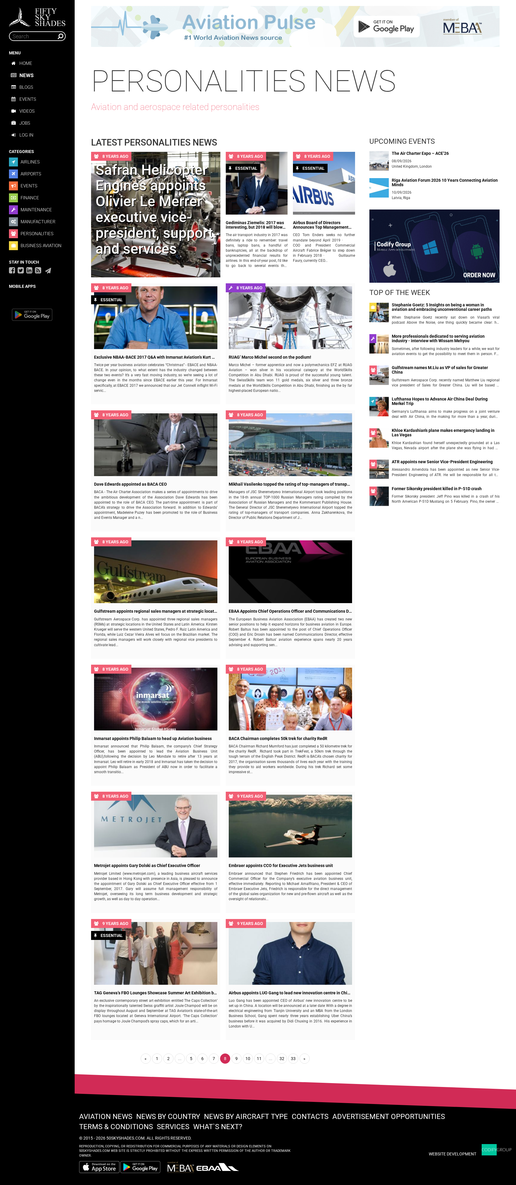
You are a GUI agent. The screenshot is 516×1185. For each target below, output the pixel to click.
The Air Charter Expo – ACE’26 (420, 153)
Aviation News (105, 1116)
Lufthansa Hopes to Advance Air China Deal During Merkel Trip (440, 401)
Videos (27, 111)
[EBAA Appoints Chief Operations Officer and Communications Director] (290, 571)
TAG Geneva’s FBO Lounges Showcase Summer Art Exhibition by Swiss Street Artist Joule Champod (155, 993)
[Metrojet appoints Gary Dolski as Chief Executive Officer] (155, 826)
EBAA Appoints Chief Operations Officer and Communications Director (290, 611)
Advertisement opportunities (388, 1116)
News (26, 75)
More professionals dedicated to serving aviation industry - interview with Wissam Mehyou (438, 338)
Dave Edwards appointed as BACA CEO (130, 484)
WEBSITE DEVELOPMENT (452, 1154)
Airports (30, 174)
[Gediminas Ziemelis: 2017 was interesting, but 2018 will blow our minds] (257, 183)
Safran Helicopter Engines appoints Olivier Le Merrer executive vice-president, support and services (154, 209)
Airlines (29, 162)
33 (293, 1058)
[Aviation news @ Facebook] (12, 270)
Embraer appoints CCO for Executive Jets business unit (281, 865)
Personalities (36, 233)
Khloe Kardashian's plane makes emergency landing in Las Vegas (443, 432)
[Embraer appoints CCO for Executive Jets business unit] (290, 826)
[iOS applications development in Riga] (434, 248)
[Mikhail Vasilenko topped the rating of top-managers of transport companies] (290, 444)
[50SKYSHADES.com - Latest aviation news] (37, 15)
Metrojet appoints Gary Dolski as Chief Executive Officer (147, 865)
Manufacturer (37, 221)
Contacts (310, 1116)
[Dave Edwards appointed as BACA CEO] (155, 444)
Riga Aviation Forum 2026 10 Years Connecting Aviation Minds (445, 182)
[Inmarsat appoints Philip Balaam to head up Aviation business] (155, 699)
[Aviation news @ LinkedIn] (29, 270)
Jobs (24, 123)
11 (259, 1058)
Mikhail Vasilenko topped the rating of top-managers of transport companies (290, 484)
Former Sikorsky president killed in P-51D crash (437, 489)
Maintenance (35, 209)
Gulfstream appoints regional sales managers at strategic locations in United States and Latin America (155, 611)
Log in (26, 135)
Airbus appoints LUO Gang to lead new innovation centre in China (290, 993)
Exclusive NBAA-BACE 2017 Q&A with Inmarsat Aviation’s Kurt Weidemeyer (155, 357)
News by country (168, 1116)
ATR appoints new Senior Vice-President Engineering (442, 462)
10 (247, 1058)
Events (27, 99)
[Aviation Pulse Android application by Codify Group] (143, 1167)
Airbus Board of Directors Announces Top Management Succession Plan (320, 225)
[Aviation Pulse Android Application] (295, 26)
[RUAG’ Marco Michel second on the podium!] (290, 317)
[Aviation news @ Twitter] (21, 270)
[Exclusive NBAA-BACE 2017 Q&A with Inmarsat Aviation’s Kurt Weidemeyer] (155, 317)
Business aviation (40, 245)
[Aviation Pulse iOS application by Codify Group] (99, 1167)
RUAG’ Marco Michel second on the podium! (270, 357)
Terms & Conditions (116, 1127)
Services (173, 1127)
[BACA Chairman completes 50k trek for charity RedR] (290, 699)
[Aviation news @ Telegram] (48, 271)
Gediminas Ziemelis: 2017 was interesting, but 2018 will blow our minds (255, 225)
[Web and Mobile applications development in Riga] (497, 1150)
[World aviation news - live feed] (38, 270)
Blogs (26, 87)
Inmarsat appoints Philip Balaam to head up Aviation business (153, 738)
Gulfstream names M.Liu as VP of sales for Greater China (440, 370)
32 (282, 1058)
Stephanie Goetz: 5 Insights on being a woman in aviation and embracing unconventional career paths (442, 307)
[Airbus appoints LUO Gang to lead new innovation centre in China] (290, 953)
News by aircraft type (246, 1116)
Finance (29, 198)
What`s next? (217, 1127)
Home (25, 63)
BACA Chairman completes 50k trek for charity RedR (278, 738)
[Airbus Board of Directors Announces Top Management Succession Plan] (324, 183)
